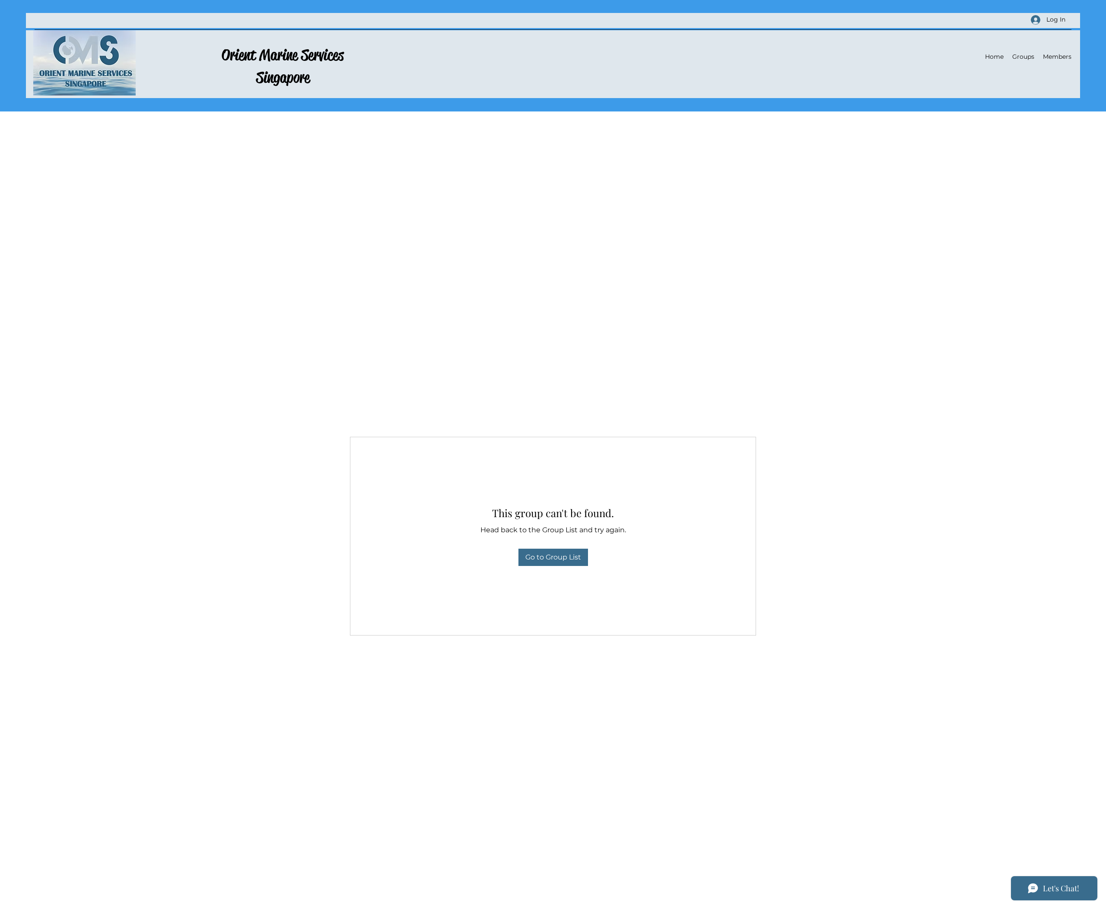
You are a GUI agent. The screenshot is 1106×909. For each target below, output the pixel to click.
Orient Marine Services (283, 55)
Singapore (283, 77)
